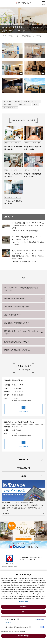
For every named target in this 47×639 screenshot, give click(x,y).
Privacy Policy (23, 601)
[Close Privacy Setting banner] (44, 573)
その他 (35, 104)
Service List (8, 622)
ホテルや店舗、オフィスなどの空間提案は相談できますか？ (21, 289)
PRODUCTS (23, 459)
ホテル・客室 (7, 101)
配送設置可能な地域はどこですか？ (16, 342)
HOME (4, 36)
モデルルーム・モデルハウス (31, 101)
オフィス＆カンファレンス (22, 104)
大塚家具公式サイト (23, 468)
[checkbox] (42, 627)
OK (23, 611)
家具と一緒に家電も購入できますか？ (17, 306)
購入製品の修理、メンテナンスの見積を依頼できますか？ (21, 332)
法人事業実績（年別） (10, 107)
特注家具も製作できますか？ (14, 298)
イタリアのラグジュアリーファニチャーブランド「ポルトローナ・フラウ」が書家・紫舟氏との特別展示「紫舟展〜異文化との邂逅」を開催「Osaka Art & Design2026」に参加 (28, 256)
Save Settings (23, 636)
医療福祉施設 (7, 104)
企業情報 (23, 476)
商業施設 (17, 101)
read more (6, 513)
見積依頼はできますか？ (12, 315)
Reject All (23, 606)
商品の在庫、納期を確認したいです (16, 323)
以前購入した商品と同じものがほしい (17, 350)
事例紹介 (11, 36)
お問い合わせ (23, 411)
